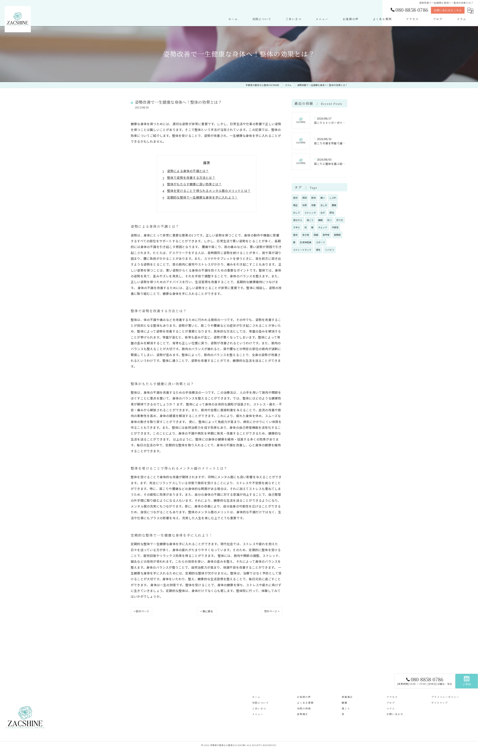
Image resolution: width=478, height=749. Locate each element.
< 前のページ (141, 611)
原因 (304, 197)
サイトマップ (439, 702)
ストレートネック (302, 249)
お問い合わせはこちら (448, 10)
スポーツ (320, 242)
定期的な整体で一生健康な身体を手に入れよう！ (202, 197)
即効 (332, 212)
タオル (296, 227)
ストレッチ (310, 212)
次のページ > (271, 611)
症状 (295, 197)
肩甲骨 (326, 234)
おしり (296, 212)
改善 (313, 205)
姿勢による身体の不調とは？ (188, 171)
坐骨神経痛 (305, 242)
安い (329, 220)
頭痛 (316, 234)
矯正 (295, 205)
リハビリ (329, 249)
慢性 (318, 249)
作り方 (339, 220)
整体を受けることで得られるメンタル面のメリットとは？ (209, 190)
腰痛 (334, 205)
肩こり (310, 220)
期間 (320, 220)
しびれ (332, 197)
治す (322, 212)
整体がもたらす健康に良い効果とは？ (194, 184)
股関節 (337, 234)
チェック (322, 227)
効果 (304, 205)
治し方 (323, 205)
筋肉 (313, 197)
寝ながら (297, 220)
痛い (322, 197)
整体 (295, 234)
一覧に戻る (206, 611)
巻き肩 (305, 234)
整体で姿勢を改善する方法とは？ (191, 177)
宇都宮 (335, 227)
